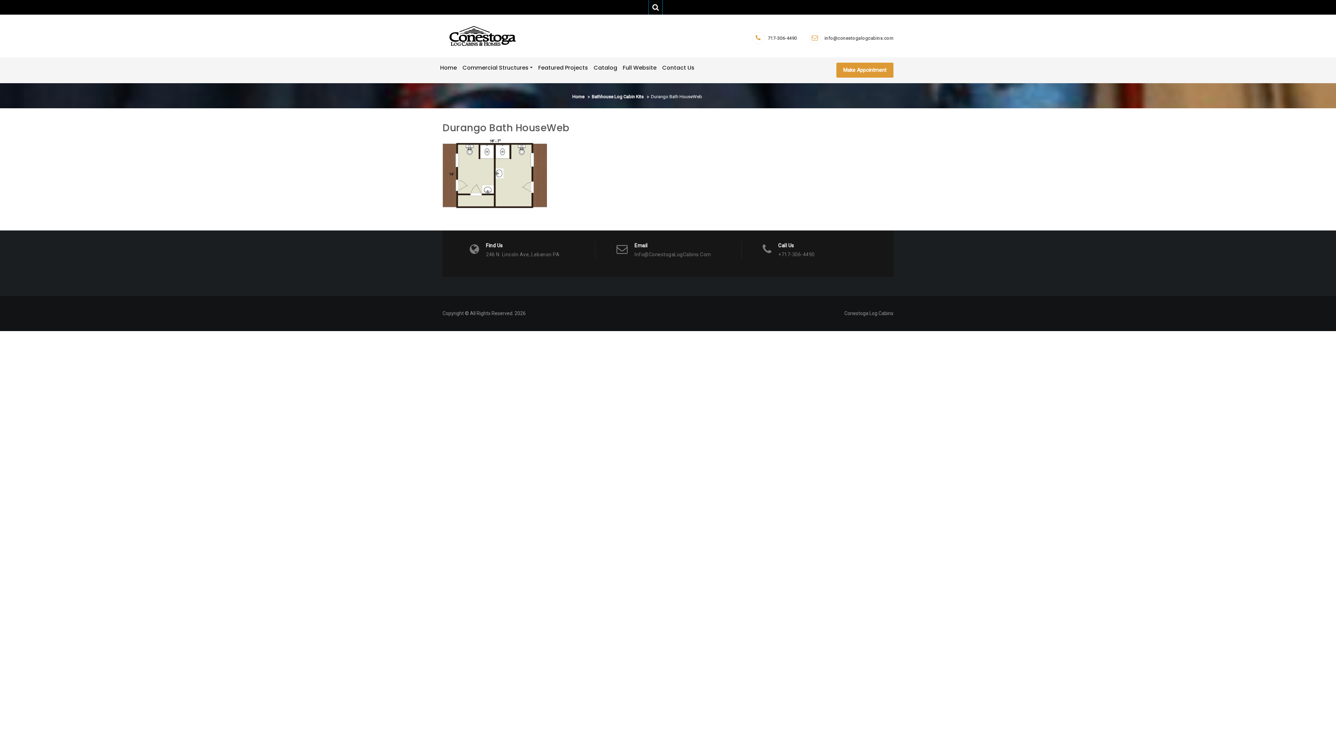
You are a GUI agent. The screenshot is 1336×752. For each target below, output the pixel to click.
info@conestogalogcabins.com (859, 38)
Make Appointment (864, 70)
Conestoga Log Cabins (868, 313)
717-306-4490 (782, 38)
